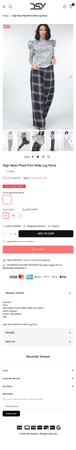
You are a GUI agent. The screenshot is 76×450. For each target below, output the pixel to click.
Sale (6, 26)
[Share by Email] (49, 157)
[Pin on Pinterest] (43, 157)
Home (5, 15)
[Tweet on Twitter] (38, 157)
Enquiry (55, 226)
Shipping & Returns (35, 226)
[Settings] (65, 6)
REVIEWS (9, 332)
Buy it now (38, 249)
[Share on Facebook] (32, 157)
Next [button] (70, 77)
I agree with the (20, 241)
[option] (38, 77)
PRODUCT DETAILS (14, 293)
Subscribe (11, 413)
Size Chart (31, 209)
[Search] (10, 6)
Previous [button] (5, 77)
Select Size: (20, 209)
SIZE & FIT (10, 341)
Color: (13, 193)
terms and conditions (26, 241)
